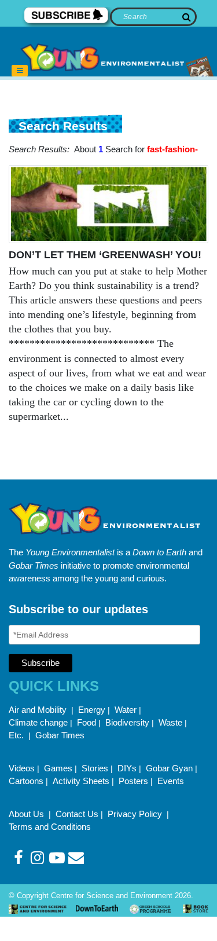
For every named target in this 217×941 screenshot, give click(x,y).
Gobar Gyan (169, 768)
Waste (170, 722)
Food (86, 722)
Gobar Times (59, 735)
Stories (95, 768)
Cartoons (26, 781)
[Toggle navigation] (20, 70)
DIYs (127, 768)
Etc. (16, 735)
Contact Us (77, 814)
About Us (27, 814)
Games (58, 768)
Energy (91, 710)
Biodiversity (127, 722)
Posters (133, 781)
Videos (22, 768)
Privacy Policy (136, 814)
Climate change (38, 722)
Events (170, 781)
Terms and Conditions (50, 827)
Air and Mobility (39, 710)
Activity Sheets (81, 781)
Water (126, 710)
